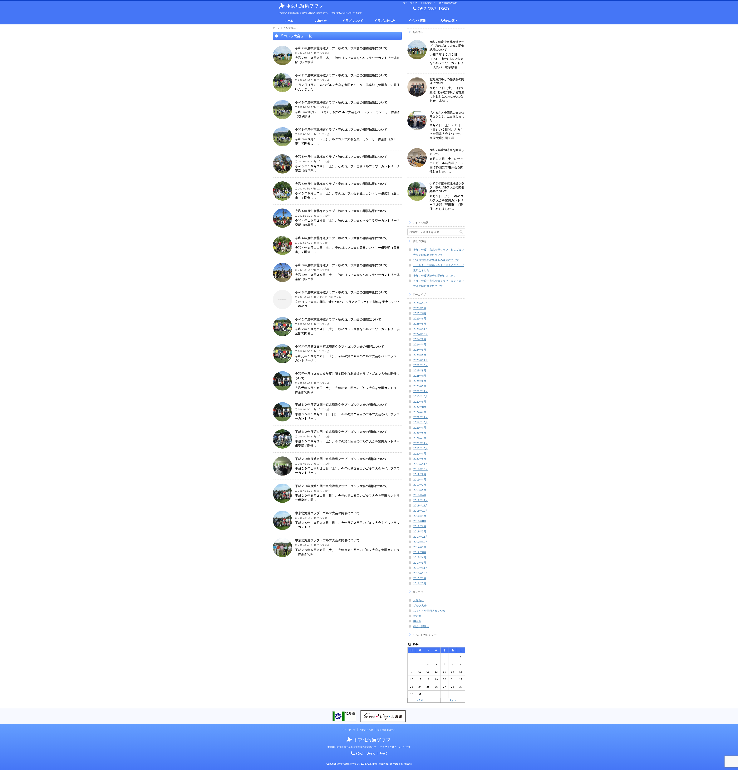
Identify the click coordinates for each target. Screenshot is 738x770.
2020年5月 (419, 458)
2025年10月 (420, 303)
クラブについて (353, 20)
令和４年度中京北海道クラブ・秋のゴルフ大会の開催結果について (341, 211)
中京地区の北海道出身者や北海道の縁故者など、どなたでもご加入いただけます (369, 747)
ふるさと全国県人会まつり (429, 610)
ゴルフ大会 (323, 53)
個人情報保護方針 (448, 2)
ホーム (289, 20)
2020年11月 (420, 443)
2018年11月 (420, 505)
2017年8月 (419, 552)
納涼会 (417, 621)
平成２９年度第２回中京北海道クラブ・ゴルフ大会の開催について (341, 459)
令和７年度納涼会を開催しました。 (434, 275)
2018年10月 (420, 510)
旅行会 (417, 616)
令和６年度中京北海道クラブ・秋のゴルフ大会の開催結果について (341, 102)
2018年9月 (419, 516)
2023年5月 (419, 386)
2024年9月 (419, 339)
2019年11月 (420, 464)
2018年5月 (419, 531)
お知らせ (321, 20)
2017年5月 (419, 562)
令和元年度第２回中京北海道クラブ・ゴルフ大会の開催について (339, 346)
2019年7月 (419, 484)
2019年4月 (419, 495)
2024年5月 (419, 355)
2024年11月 (420, 329)
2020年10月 (420, 448)
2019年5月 (419, 490)
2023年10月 (420, 365)
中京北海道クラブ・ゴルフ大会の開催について (327, 513)
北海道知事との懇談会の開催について (436, 260)
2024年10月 (420, 334)
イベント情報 (417, 20)
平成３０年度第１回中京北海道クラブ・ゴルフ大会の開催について (341, 432)
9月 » (453, 700)
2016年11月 (420, 568)
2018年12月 (420, 500)
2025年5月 (419, 323)
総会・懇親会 (421, 626)
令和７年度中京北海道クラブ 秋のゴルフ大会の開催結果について (341, 48)
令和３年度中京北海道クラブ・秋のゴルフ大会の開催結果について (341, 265)
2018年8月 (419, 521)
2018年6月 (419, 526)
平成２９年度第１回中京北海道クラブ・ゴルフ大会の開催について (341, 486)
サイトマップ (410, 2)
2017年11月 (420, 536)
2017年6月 (419, 557)
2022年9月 (419, 401)
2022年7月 (419, 412)
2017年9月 (419, 547)
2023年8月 (419, 375)
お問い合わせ (428, 2)
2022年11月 (420, 391)
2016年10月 (420, 573)
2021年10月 (420, 422)
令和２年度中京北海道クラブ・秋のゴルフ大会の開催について (338, 319)
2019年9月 (419, 474)
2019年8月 (419, 479)
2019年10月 (420, 469)
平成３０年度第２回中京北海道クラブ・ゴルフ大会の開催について (341, 404)
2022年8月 (419, 407)
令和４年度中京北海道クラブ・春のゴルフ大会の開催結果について (341, 238)
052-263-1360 (432, 9)
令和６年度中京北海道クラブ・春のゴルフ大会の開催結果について (341, 129)
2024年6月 (419, 349)
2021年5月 (419, 433)
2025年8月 (419, 313)
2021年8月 (419, 427)
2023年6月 (419, 381)
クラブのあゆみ (385, 20)
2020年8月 (419, 453)
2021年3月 (419, 438)
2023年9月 (419, 370)
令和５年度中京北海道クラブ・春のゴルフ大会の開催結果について (341, 184)
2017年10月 (420, 542)
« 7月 (420, 700)
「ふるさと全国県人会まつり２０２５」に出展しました (447, 116)
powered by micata (400, 763)
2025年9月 (419, 308)
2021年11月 (420, 417)
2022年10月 (420, 396)
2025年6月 (419, 318)
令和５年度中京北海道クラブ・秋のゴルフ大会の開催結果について (341, 157)
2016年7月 (419, 578)
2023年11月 (420, 360)
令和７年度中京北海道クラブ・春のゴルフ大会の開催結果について (341, 75)
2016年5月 (419, 583)
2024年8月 (419, 344)
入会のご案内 (449, 20)
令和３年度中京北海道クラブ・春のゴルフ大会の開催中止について (341, 292)
